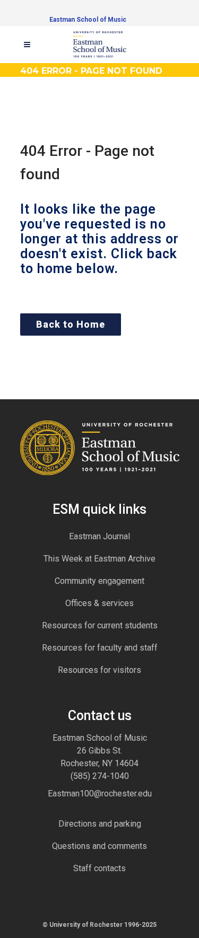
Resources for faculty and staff (100, 648)
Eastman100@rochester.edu (100, 793)
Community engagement (99, 581)
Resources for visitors (99, 670)
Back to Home (70, 324)
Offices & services (99, 603)
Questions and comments (99, 846)
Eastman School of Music (87, 19)
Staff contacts (99, 868)
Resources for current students (100, 625)
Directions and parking (99, 824)
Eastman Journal (99, 536)
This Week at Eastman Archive (99, 559)
